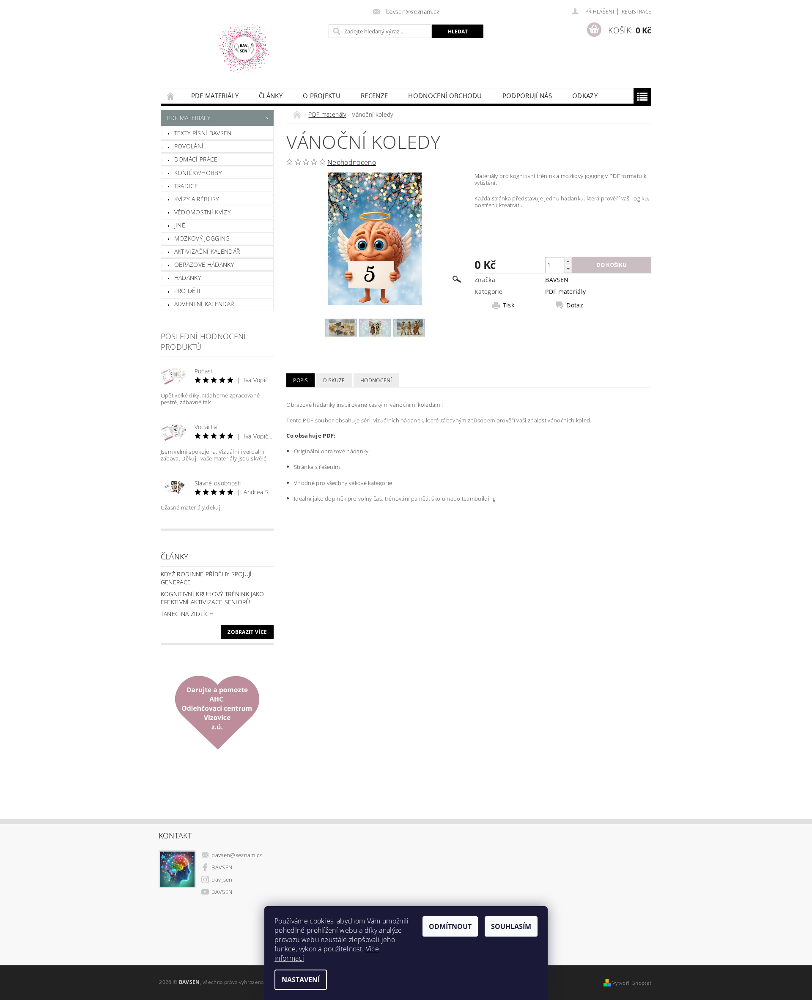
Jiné (179, 225)
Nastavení (301, 979)
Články (271, 95)
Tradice (186, 186)
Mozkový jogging (202, 238)
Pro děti (187, 291)
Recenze (374, 95)
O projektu (321, 95)
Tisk (508, 305)
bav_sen (221, 879)
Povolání (189, 146)
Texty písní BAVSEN (203, 133)
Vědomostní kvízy (202, 212)
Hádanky (187, 278)
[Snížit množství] (568, 269)
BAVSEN (556, 280)
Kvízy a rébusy (196, 199)
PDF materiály (215, 95)
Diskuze (334, 380)
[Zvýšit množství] (568, 261)
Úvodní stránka (171, 95)
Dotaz (574, 305)
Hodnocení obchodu (445, 95)
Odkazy (585, 95)
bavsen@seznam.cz (236, 855)
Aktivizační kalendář (207, 251)
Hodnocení (376, 380)
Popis (300, 380)
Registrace (636, 11)
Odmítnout (450, 926)
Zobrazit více (247, 632)
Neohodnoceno (351, 162)
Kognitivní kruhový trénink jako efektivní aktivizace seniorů (212, 598)
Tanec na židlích (187, 614)
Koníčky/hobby (198, 173)
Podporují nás (527, 95)
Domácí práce (196, 159)
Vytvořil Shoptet (631, 982)
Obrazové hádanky (204, 264)
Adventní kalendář (204, 304)
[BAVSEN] (243, 48)
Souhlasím (511, 926)
